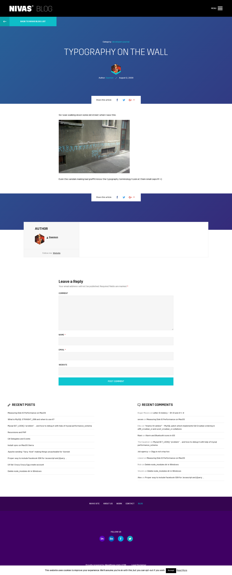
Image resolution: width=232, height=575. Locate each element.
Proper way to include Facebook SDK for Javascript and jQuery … (37, 458)
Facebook (121, 539)
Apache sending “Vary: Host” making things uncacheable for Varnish (39, 452)
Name (62, 335)
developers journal (120, 42)
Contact (130, 504)
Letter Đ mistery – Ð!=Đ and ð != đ (168, 413)
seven (140, 419)
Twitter (130, 539)
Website (56, 253)
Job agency (143, 452)
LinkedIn (102, 539)
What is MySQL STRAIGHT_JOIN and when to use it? (31, 419)
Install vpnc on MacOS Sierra (21, 445)
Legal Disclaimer (138, 565)
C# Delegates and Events (19, 439)
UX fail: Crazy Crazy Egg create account (26, 465)
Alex (140, 478)
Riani (140, 436)
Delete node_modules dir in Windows (25, 471)
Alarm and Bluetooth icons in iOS (160, 436)
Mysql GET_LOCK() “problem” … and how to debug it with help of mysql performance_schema (50, 426)
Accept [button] (171, 571)
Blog (140, 504)
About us (108, 504)
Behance (111, 539)
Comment (63, 293)
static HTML (116, 565)
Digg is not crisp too (160, 452)
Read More (182, 570)
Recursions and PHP (17, 432)
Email (62, 350)
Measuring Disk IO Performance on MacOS (27, 413)
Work (119, 504)
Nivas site (94, 504)
